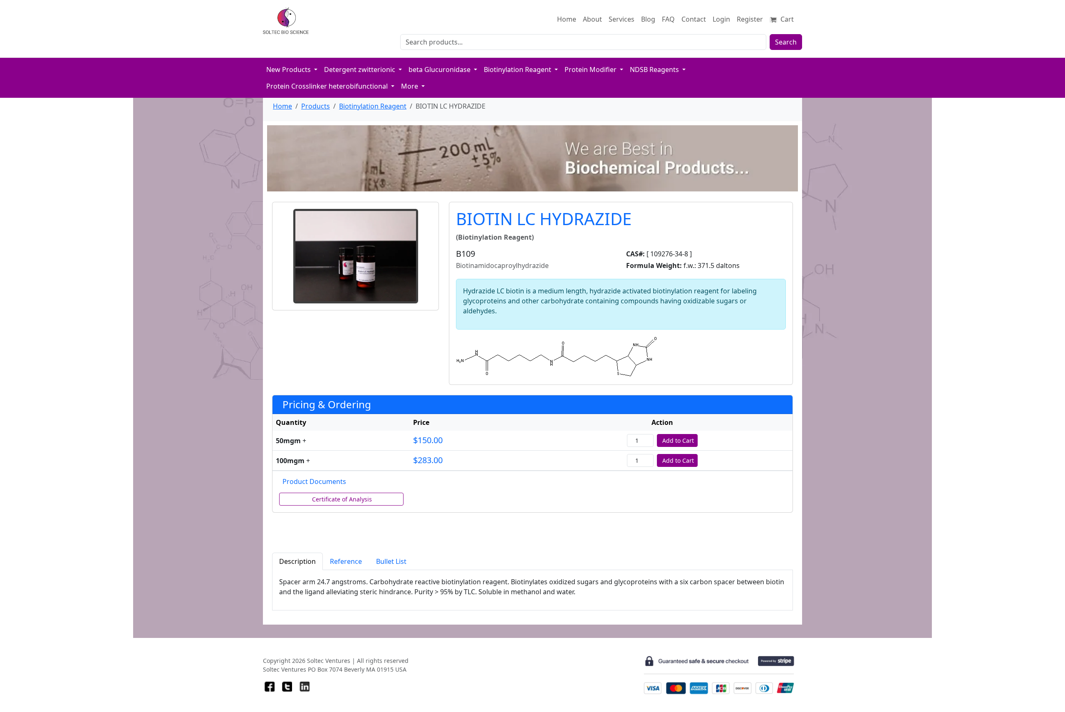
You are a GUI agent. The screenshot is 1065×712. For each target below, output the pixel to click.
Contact (693, 19)
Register (750, 19)
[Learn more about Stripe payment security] (719, 675)
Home (566, 19)
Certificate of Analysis (342, 499)
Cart (786, 19)
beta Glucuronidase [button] (440, 69)
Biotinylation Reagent (372, 106)
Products (315, 106)
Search (786, 42)
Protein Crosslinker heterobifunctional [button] (327, 86)
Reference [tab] (346, 561)
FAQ (668, 19)
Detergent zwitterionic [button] (360, 69)
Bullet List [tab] (391, 561)
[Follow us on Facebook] (269, 686)
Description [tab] (297, 561)
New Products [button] (289, 69)
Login (721, 19)
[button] (355, 256)
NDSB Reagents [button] (655, 69)
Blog (648, 19)
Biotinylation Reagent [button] (518, 69)
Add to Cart (678, 440)
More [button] (410, 86)
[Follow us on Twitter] (287, 686)
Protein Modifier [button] (591, 69)
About (592, 19)
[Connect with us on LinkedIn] (304, 686)
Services (621, 19)
